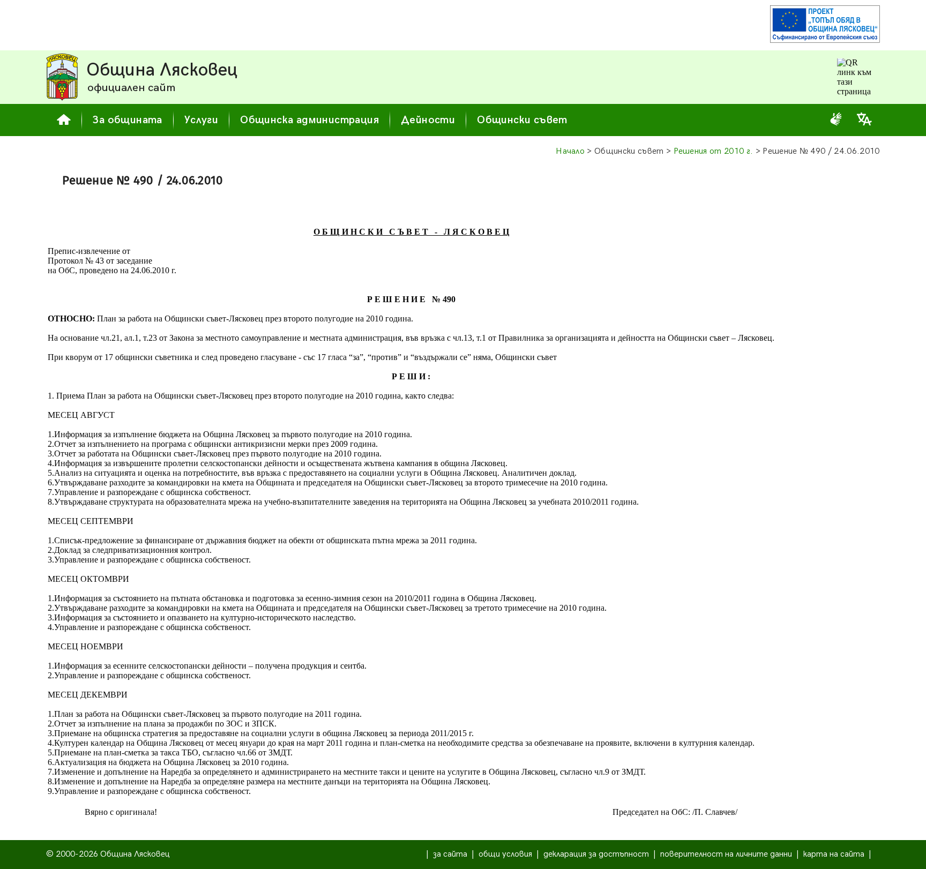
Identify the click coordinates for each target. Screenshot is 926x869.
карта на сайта (833, 854)
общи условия (505, 854)
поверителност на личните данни (726, 854)
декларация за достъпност (596, 854)
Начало (570, 151)
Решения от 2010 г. (713, 151)
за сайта (450, 854)
